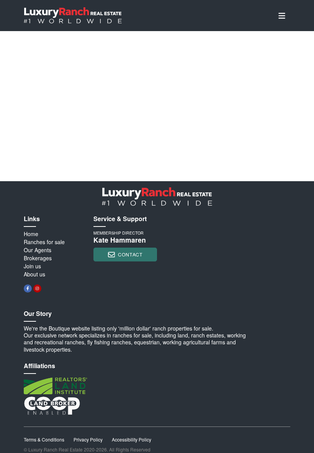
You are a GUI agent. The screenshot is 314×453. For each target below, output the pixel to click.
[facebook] (28, 288)
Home (31, 234)
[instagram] (37, 288)
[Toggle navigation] (281, 15)
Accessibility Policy (131, 439)
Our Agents (37, 250)
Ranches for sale (44, 242)
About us (34, 274)
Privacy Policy (88, 439)
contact (130, 254)
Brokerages (38, 258)
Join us (32, 266)
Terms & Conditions (44, 439)
